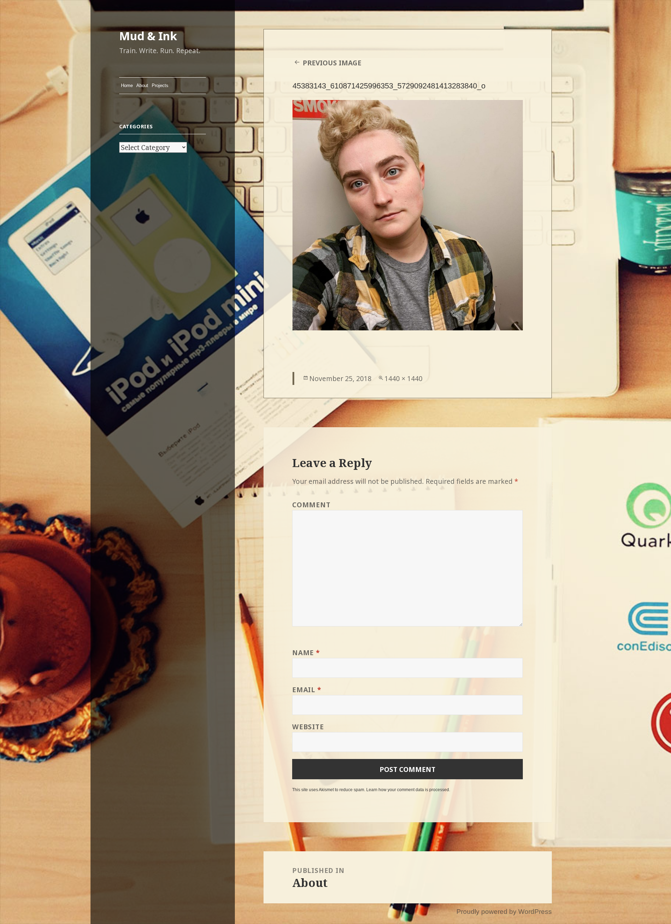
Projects (160, 85)
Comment (311, 504)
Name (306, 652)
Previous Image (332, 62)
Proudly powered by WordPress (504, 911)
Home (127, 85)
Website (308, 726)
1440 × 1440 (403, 378)
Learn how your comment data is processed (407, 789)
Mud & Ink (148, 35)
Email (306, 689)
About (142, 85)
